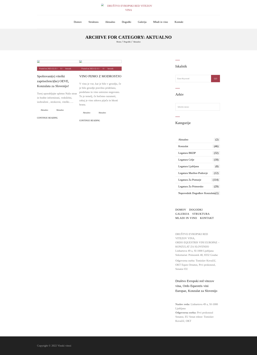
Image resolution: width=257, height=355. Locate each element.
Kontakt (179, 21)
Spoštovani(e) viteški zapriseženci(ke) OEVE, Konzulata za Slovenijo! (53, 81)
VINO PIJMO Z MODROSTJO (100, 76)
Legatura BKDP (198, 152)
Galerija (142, 21)
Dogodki (126, 21)
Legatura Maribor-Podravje (198, 173)
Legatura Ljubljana (198, 166)
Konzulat (198, 146)
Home (118, 42)
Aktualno (110, 21)
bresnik (68, 69)
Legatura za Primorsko (198, 186)
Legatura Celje (198, 159)
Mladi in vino (160, 21)
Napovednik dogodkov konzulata (198, 193)
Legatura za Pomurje (198, 179)
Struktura (93, 21)
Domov (78, 21)
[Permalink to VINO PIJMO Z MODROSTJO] (100, 62)
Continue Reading (47, 118)
